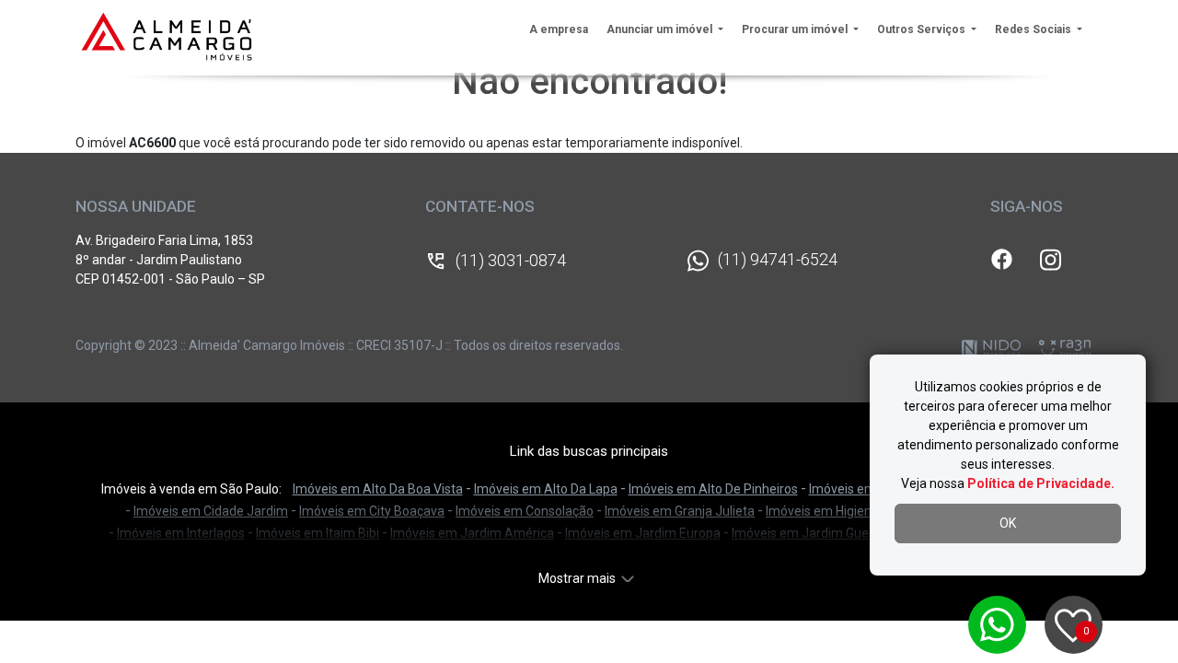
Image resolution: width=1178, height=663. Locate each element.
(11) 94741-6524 (777, 259)
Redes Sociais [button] (1034, 29)
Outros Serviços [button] (922, 29)
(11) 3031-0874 (511, 260)
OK (1007, 523)
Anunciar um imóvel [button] (660, 29)
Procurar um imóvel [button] (796, 29)
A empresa (558, 29)
